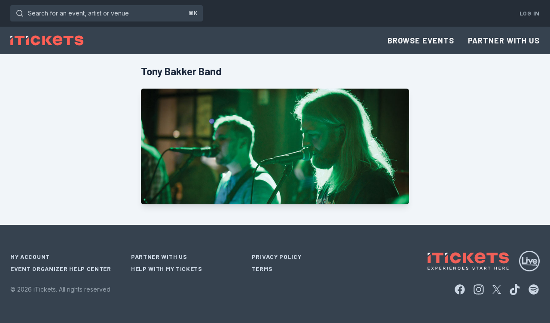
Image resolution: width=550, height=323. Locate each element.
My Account (30, 256)
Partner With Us (504, 40)
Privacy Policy (277, 256)
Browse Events (421, 40)
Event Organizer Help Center (60, 268)
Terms (262, 268)
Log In (529, 13)
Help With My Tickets (166, 268)
